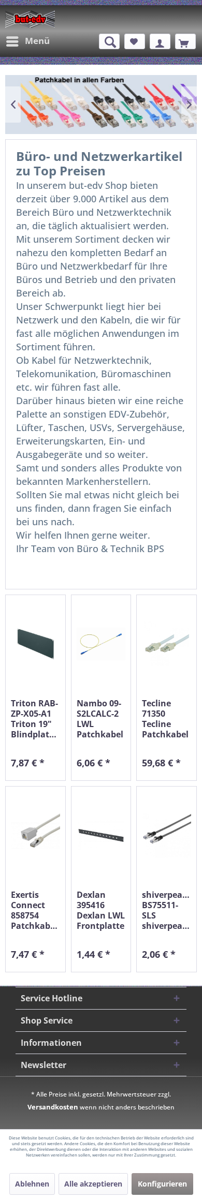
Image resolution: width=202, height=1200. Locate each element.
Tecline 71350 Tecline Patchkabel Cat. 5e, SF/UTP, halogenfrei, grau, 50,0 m (166, 718)
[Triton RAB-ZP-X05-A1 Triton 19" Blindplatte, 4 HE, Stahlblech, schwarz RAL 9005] (35, 644)
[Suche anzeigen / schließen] (109, 41)
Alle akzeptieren (93, 1184)
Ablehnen (32, 1184)
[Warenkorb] (185, 41)
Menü (37, 41)
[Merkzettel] (134, 41)
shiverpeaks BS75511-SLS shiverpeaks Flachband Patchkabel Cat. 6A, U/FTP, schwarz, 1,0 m (166, 910)
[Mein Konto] (160, 41)
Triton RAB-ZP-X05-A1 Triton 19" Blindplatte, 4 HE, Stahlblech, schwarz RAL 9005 (35, 718)
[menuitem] (27, 41)
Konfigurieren (162, 1184)
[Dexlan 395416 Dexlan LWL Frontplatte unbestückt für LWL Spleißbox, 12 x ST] (101, 835)
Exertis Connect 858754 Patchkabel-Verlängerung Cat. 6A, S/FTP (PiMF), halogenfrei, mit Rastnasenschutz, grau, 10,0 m (35, 910)
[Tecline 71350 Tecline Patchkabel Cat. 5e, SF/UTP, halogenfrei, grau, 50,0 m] (166, 644)
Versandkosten (52, 1107)
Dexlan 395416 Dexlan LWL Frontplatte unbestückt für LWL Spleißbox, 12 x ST (101, 910)
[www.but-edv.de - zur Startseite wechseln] (30, 19)
